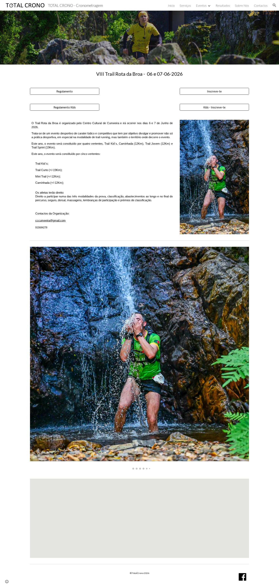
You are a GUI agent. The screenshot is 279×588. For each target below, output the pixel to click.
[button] (274, 5)
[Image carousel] (139, 358)
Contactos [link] (261, 5)
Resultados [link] (223, 5)
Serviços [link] (185, 5)
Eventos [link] (201, 5)
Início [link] (171, 5)
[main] (139, 74)
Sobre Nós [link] (242, 5)
